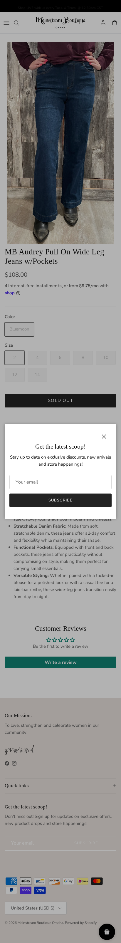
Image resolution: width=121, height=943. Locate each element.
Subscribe (60, 500)
